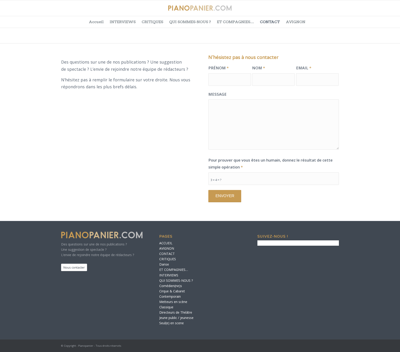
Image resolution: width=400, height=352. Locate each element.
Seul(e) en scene (171, 323)
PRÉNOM (218, 67)
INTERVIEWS (123, 22)
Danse (164, 264)
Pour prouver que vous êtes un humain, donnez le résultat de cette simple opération (270, 163)
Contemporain (170, 296)
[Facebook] (351, 10)
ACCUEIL (165, 243)
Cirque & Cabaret (172, 291)
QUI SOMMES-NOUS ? (190, 22)
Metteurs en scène (173, 302)
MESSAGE (217, 94)
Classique (166, 307)
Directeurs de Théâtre (175, 312)
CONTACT (270, 22)
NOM (258, 67)
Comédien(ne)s (170, 286)
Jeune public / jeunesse (176, 317)
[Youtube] (374, 10)
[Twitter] (363, 10)
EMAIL (303, 67)
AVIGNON (295, 22)
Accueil (96, 22)
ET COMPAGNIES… (235, 22)
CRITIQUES (152, 22)
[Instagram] (386, 10)
